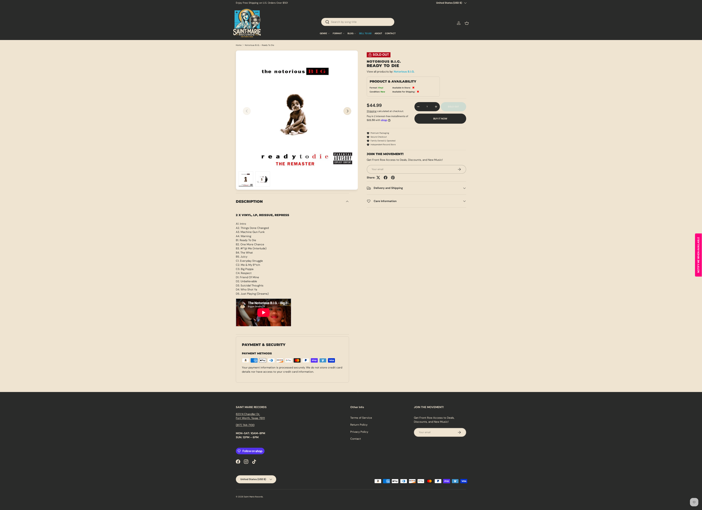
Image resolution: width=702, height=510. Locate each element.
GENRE (323, 33)
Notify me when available (698, 255)
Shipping (371, 111)
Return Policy (358, 425)
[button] (467, 23)
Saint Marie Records (253, 496)
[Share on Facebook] (385, 177)
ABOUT (378, 33)
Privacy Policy (359, 432)
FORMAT (337, 33)
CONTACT (390, 33)
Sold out (453, 106)
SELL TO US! (365, 33)
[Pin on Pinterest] (393, 177)
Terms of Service (361, 418)
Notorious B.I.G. (404, 71)
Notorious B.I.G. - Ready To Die (259, 45)
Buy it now (440, 118)
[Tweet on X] (378, 177)
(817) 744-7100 (245, 425)
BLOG (350, 33)
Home (238, 45)
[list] (297, 111)
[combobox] (357, 22)
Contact (355, 439)
